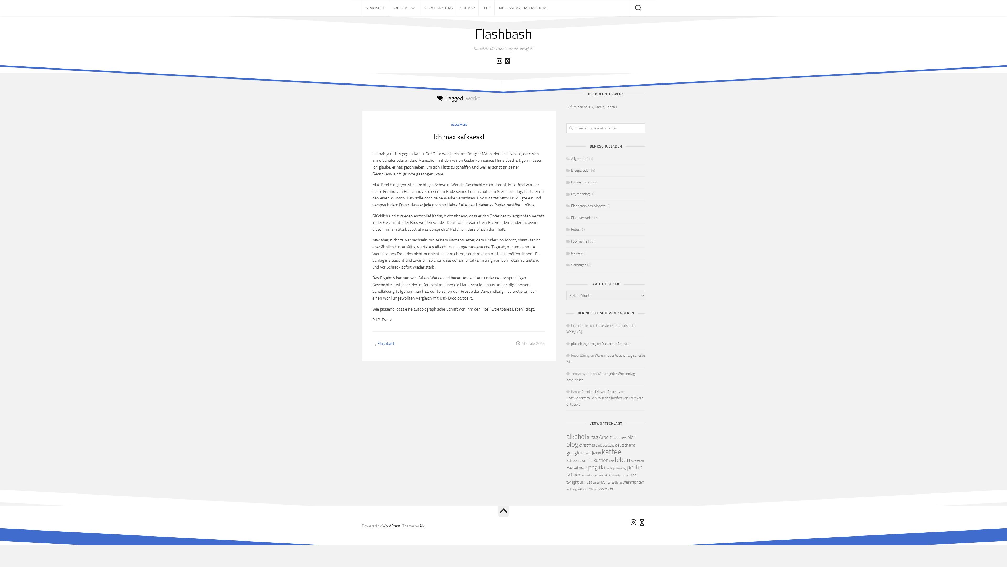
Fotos (575, 229)
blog (572, 444)
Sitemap (467, 8)
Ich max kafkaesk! (459, 137)
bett (623, 438)
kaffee (612, 451)
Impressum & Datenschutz (522, 8)
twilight (572, 482)
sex (607, 475)
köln (611, 461)
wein (569, 489)
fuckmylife (579, 241)
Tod (633, 475)
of (586, 468)
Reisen (576, 253)
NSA (581, 468)
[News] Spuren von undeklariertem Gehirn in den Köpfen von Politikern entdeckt (604, 398)
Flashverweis (581, 218)
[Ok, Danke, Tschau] (508, 61)
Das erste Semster (616, 344)
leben (622, 460)
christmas (587, 445)
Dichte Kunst (581, 182)
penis (609, 468)
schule (599, 475)
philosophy (619, 468)
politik (634, 467)
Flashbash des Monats (588, 206)
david (599, 445)
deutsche (608, 445)
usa (589, 482)
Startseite (375, 8)
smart (626, 475)
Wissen (593, 489)
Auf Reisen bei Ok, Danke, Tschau (591, 107)
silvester (617, 475)
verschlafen (600, 482)
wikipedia (582, 489)
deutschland (625, 445)
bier (631, 437)
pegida (596, 467)
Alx (422, 526)
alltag (592, 437)
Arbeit (605, 437)
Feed (486, 8)
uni (582, 482)
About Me (401, 8)
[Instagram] (499, 61)
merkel (572, 468)
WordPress (391, 526)
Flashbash (503, 34)
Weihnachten (633, 482)
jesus (596, 453)
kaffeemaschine (579, 460)
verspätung (615, 482)
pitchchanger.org (583, 344)
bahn (616, 437)
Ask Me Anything (438, 8)
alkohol (576, 437)
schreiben (588, 475)
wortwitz (606, 489)
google (573, 453)
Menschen (637, 461)
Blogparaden (580, 170)
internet (586, 453)
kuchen (600, 460)
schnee (573, 475)
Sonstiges (578, 265)
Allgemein (459, 125)
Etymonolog (580, 194)
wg (575, 489)
